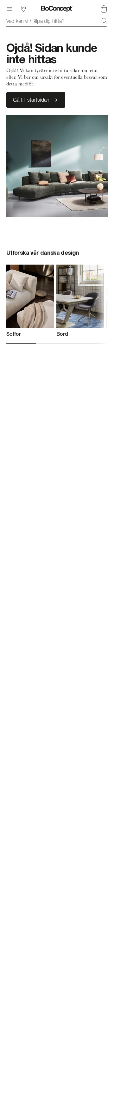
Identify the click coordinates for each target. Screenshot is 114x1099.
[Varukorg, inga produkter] (104, 9)
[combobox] (57, 21)
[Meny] (9, 9)
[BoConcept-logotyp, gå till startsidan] (56, 9)
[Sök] (104, 21)
